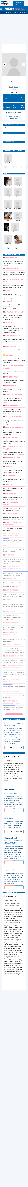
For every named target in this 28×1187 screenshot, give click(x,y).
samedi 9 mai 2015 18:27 (10, 900)
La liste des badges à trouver (14, 714)
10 (24, 167)
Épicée (16, 12)
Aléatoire (9, 12)
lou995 (8, 896)
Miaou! (12, 92)
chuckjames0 (9, 757)
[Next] (22, 248)
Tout (2, 12)
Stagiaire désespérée (11, 838)
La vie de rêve (9, 789)
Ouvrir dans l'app (17, 3)
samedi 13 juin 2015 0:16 (10, 761)
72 (16, 92)
